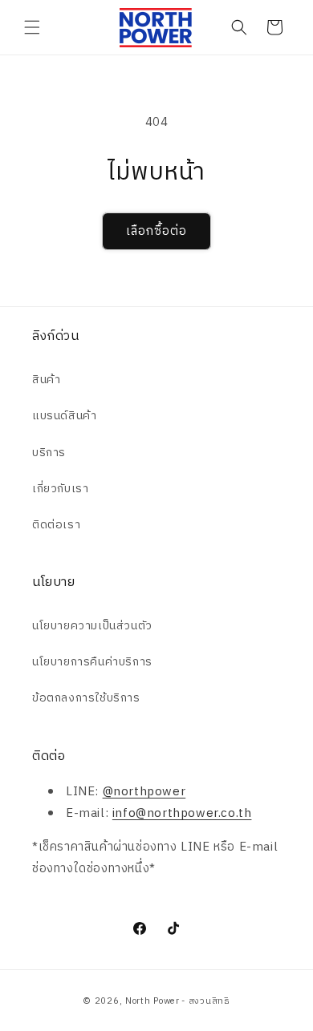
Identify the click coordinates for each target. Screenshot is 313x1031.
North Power (152, 1001)
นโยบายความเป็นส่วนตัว (92, 626)
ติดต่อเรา (56, 525)
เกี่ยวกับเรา (60, 488)
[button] (32, 27)
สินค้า (46, 379)
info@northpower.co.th (182, 813)
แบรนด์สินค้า (64, 415)
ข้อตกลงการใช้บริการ (86, 698)
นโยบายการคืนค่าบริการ (92, 662)
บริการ (49, 452)
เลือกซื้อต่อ (156, 231)
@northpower (144, 792)
